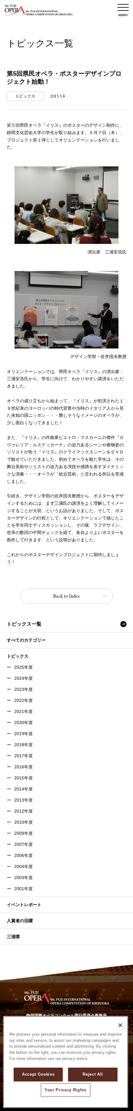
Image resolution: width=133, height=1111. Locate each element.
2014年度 (23, 788)
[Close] (120, 1025)
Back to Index (66, 596)
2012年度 (23, 811)
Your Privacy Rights (65, 1090)
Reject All (93, 1074)
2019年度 (23, 733)
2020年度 (23, 722)
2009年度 (23, 833)
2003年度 (23, 877)
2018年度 (23, 744)
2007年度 (23, 844)
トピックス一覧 (24, 624)
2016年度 (23, 766)
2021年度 (23, 711)
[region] (65, 1062)
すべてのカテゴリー (26, 640)
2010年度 (23, 822)
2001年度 (23, 888)
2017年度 (23, 755)
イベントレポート (24, 904)
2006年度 (23, 855)
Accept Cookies (38, 1074)
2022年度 (23, 700)
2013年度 (23, 800)
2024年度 (23, 678)
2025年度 (23, 667)
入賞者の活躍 (20, 920)
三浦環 (13, 936)
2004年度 (23, 866)
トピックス (17, 656)
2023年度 (23, 689)
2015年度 (23, 777)
